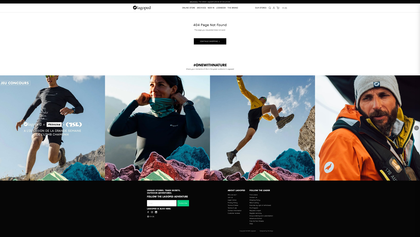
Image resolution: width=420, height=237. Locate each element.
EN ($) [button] (284, 8)
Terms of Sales (233, 205)
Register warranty (255, 213)
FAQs (251, 224)
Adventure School (255, 218)
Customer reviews (234, 213)
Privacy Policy (233, 202)
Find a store (253, 195)
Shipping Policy (254, 200)
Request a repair (255, 210)
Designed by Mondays (266, 231)
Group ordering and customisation (261, 216)
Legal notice (232, 200)
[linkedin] (156, 212)
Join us (230, 197)
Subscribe (183, 203)
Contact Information (235, 210)
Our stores (260, 8)
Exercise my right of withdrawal (260, 205)
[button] (277, 8)
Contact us (253, 197)
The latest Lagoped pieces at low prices (210, 2)
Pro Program (253, 208)
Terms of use (232, 208)
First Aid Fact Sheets (256, 221)
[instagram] (152, 212)
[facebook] (148, 212)
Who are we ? (232, 195)
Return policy (254, 202)
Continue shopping (209, 41)
